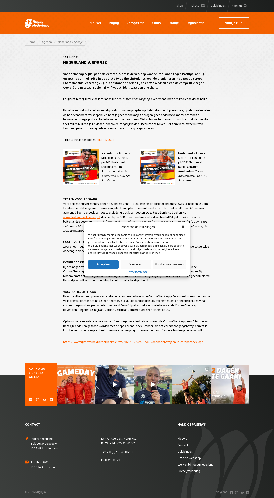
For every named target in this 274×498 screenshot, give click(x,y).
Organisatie (195, 23)
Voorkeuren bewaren (169, 264)
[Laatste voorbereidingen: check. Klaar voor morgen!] (191, 384)
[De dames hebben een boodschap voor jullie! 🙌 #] (153, 384)
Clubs (156, 23)
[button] (183, 227)
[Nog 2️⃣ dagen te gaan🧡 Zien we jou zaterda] (230, 384)
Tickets (194, 5)
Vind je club (234, 23)
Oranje (173, 23)
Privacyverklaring (189, 471)
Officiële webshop (189, 458)
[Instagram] (37, 399)
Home (32, 42)
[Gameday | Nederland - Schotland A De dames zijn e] (76, 384)
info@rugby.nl (110, 460)
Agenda (47, 42)
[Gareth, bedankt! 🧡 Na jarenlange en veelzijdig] (114, 384)
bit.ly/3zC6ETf (106, 140)
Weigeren (135, 264)
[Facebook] (30, 399)
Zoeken (237, 6)
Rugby (114, 23)
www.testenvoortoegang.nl (81, 217)
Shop (179, 5)
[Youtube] (44, 399)
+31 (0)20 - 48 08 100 (120, 452)
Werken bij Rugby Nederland (195, 464)
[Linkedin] (51, 399)
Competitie (136, 23)
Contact (183, 445)
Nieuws (95, 23)
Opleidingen (218, 5)
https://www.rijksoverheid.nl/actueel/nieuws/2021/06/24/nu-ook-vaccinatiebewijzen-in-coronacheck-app (133, 342)
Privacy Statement (138, 272)
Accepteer (103, 264)
